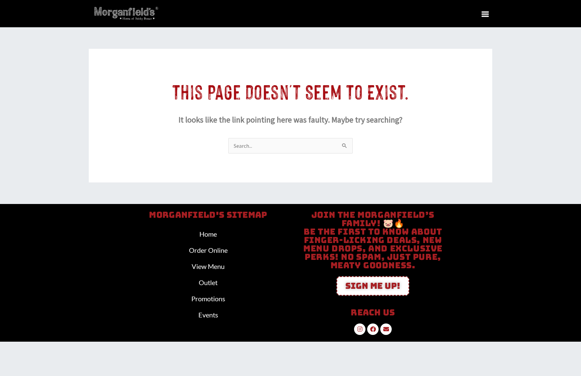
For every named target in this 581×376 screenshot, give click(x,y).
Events (208, 315)
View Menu (208, 266)
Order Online (208, 250)
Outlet (208, 282)
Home (208, 234)
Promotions (208, 299)
